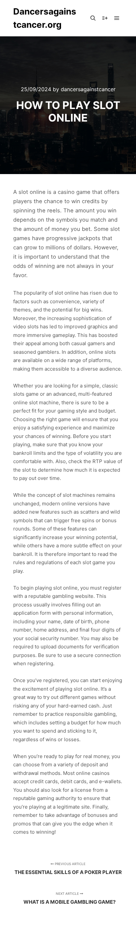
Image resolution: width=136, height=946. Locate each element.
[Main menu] (117, 18)
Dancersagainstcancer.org (44, 18)
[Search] (93, 18)
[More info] (105, 18)
